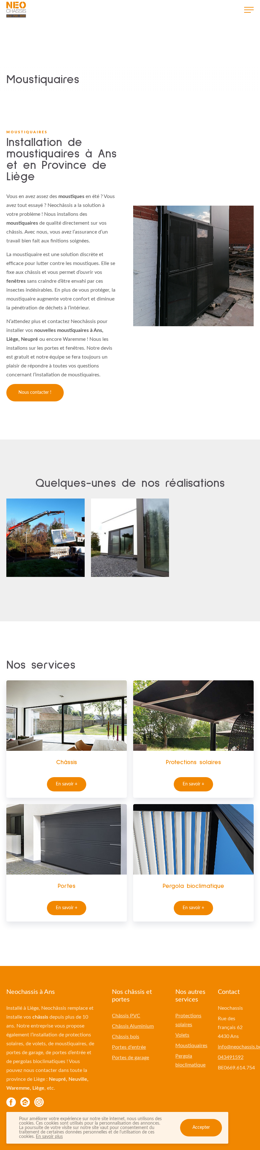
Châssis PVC (126, 1015)
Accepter (201, 1128)
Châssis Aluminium (133, 1026)
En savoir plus (49, 1136)
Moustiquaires (191, 1045)
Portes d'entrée (129, 1047)
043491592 (231, 1057)
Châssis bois (125, 1036)
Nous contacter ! (34, 392)
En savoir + (66, 784)
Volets (182, 1035)
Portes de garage (130, 1057)
